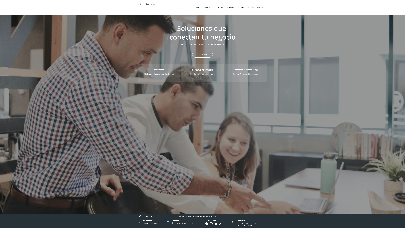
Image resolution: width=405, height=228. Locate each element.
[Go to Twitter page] (220, 223)
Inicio (198, 8)
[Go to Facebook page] (206, 223)
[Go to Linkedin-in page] (215, 223)
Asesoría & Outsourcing (246, 69)
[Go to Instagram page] (211, 223)
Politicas (240, 8)
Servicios (219, 8)
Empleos (250, 8)
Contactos (261, 8)
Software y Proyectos (202, 70)
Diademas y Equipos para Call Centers (159, 74)
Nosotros (230, 8)
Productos (208, 8)
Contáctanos (202, 54)
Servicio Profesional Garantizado (246, 74)
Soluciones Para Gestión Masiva (202, 74)
